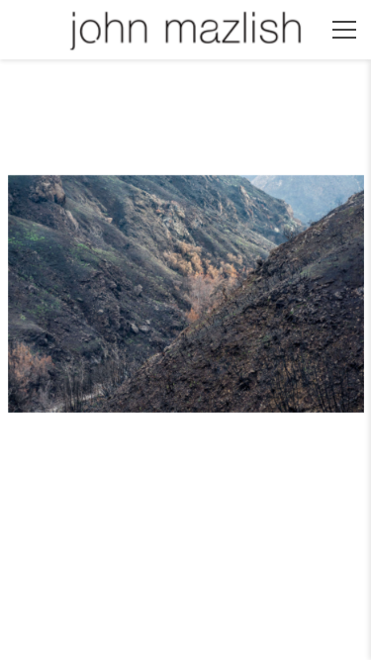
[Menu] (344, 29)
